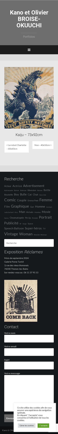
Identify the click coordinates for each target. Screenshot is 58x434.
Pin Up (28, 218)
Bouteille (8, 194)
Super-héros (33, 228)
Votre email (10, 346)
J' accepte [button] (43, 425)
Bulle (23, 194)
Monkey (37, 212)
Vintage (11, 233)
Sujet (7, 359)
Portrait (45, 217)
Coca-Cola (42, 195)
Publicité (11, 223)
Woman (26, 234)
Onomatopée (17, 217)
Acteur (7, 186)
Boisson (40, 190)
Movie (46, 212)
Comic (10, 199)
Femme (45, 199)
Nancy (6, 218)
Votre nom (9, 333)
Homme (40, 206)
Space (30, 224)
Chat (35, 194)
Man (22, 212)
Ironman (49, 207)
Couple (21, 200)
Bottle (47, 190)
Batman (23, 190)
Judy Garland (9, 212)
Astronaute (8, 190)
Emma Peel (33, 200)
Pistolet (35, 218)
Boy (16, 194)
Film (7, 206)
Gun (32, 207)
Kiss (16, 212)
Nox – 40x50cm (42, 145)
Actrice (17, 185)
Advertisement (33, 186)
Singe (25, 224)
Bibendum (32, 190)
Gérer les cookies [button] (27, 425)
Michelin (29, 212)
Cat (30, 194)
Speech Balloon (14, 228)
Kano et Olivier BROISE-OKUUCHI (29, 19)
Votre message (12, 373)
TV (44, 229)
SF (20, 224)
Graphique (20, 206)
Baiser (16, 190)
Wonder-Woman (40, 235)
